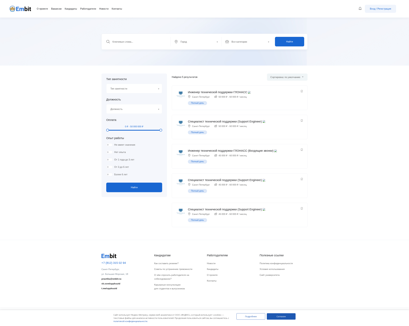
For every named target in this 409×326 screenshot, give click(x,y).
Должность (113, 99)
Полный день (197, 103)
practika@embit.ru (111, 279)
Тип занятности (116, 79)
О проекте (42, 8)
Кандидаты (71, 8)
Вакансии (56, 8)
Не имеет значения (124, 144)
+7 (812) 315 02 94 (113, 262)
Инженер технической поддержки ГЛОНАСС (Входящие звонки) (231, 150)
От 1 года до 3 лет (124, 159)
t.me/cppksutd (109, 288)
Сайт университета (270, 275)
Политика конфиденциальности (276, 263)
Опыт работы (115, 138)
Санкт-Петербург (201, 97)
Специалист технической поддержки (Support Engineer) (225, 121)
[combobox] (197, 41)
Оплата (111, 120)
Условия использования (272, 269)
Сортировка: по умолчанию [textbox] (285, 77)
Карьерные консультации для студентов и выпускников (169, 286)
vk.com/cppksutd (110, 283)
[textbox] (196, 42)
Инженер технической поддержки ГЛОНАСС (217, 92)
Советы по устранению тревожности (173, 269)
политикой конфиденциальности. (130, 321)
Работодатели (88, 8)
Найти (289, 41)
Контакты (117, 8)
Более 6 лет (120, 174)
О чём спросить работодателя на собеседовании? (171, 277)
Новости (103, 8)
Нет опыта (120, 152)
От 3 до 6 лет (121, 167)
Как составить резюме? (166, 263)
